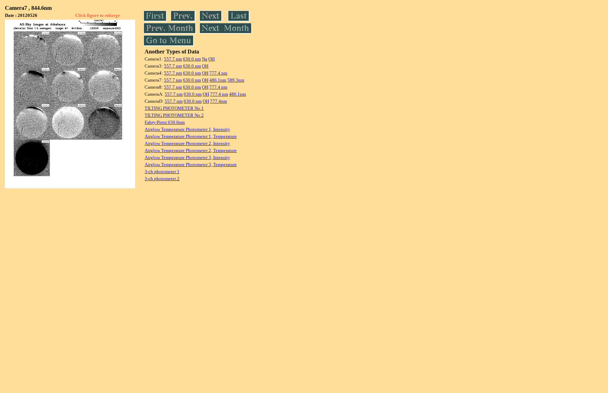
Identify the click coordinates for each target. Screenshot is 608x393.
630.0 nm (192, 59)
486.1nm (217, 80)
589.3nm (235, 80)
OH (211, 59)
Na (204, 59)
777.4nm (218, 101)
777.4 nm (218, 73)
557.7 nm (173, 59)
